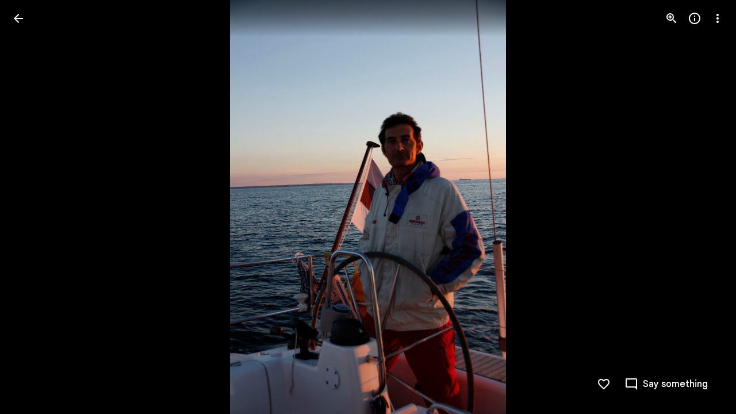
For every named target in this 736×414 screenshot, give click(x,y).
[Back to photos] (18, 18)
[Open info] (694, 18)
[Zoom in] (671, 18)
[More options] (717, 18)
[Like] (604, 384)
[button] (32, 207)
